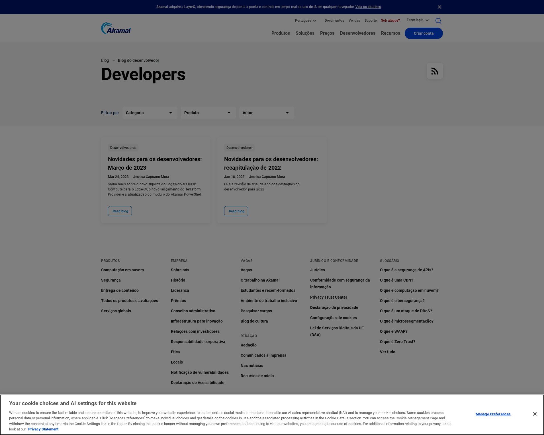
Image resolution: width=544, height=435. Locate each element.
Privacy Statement (43, 429)
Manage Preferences (493, 414)
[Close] (535, 414)
